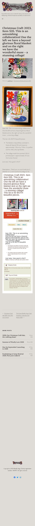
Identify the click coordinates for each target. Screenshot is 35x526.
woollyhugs (10, 81)
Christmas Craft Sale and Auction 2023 (22, 81)
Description (12, 224)
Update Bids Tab (17, 229)
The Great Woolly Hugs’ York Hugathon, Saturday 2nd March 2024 (24, 315)
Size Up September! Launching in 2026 (13, 348)
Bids (19, 224)
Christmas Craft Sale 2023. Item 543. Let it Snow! (7, 315)
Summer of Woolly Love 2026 (13, 342)
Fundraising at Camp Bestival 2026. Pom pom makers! (13, 354)
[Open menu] (3, 19)
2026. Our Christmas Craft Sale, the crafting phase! (13, 336)
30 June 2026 (30, 342)
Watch (24, 224)
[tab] (12, 224)
